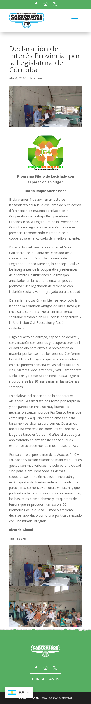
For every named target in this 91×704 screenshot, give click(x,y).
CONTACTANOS (45, 679)
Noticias (36, 78)
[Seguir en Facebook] (36, 3)
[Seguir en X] (55, 3)
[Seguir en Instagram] (45, 3)
